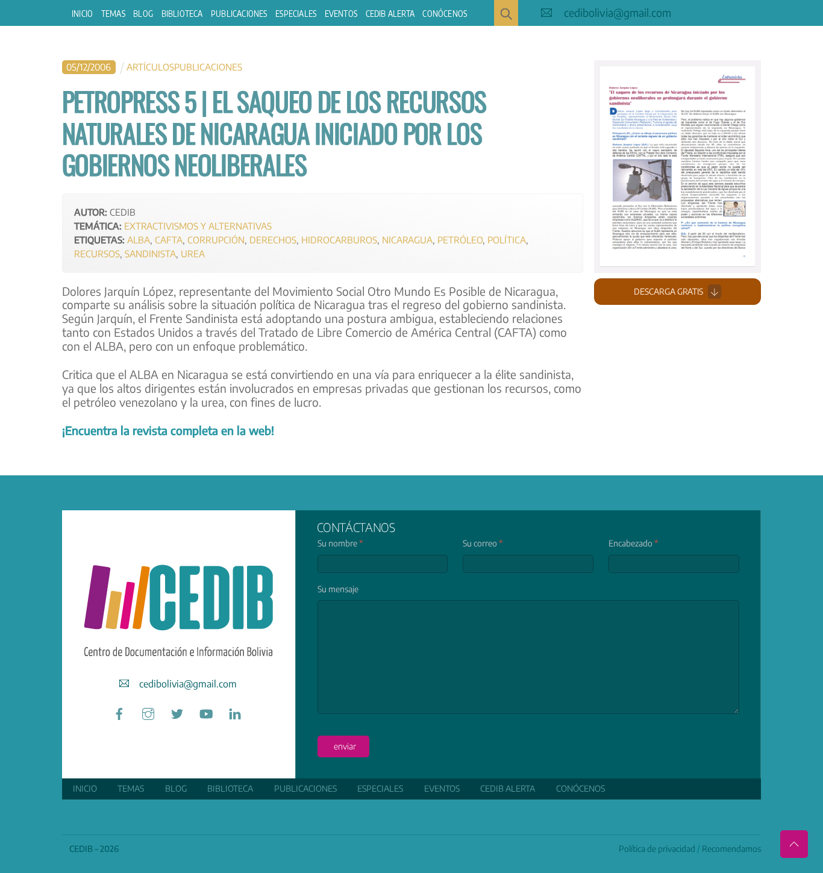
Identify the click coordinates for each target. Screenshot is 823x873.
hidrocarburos (339, 239)
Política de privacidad (657, 848)
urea (193, 253)
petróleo (460, 239)
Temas (113, 13)
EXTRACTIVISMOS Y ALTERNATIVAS (198, 225)
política (506, 239)
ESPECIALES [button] (295, 13)
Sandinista (150, 253)
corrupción (216, 239)
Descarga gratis (668, 291)
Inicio (82, 13)
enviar (345, 746)
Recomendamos (731, 848)
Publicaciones (239, 13)
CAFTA (169, 239)
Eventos (341, 13)
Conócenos (444, 13)
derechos (272, 239)
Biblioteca (182, 13)
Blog (143, 13)
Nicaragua (407, 239)
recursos (97, 253)
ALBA (138, 239)
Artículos (150, 66)
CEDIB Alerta (390, 13)
